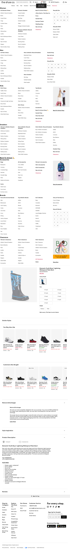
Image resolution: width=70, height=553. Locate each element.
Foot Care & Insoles (22, 169)
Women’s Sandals (22, 10)
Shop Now (55, 262)
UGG (37, 228)
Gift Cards (13, 511)
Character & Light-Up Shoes (7, 101)
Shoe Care (20, 175)
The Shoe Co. (23, 505)
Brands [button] (48, 5)
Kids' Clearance (40, 239)
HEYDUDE (38, 208)
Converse (38, 93)
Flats (2, 26)
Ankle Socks (3, 186)
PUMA (37, 101)
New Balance (56, 137)
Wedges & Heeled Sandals (24, 26)
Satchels (2, 172)
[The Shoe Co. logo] (8, 2)
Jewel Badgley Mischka (41, 213)
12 (54, 23)
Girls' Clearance (39, 245)
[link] (8, 347)
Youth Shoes (3, 93)
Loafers (2, 33)
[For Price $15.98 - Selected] (43, 281)
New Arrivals (39, 26)
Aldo (2, 200)
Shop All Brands (57, 209)
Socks (2, 184)
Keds (19, 210)
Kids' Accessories (40, 167)
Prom (37, 16)
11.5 (58, 67)
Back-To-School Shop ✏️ (42, 10)
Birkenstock (3, 202)
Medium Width (56, 32)
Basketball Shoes (27, 55)
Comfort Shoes (4, 23)
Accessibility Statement (14, 522)
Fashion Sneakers (22, 39)
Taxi (1, 231)
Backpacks (3, 164)
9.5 (57, 20)
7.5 (61, 17)
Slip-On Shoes (4, 41)
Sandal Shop (39, 18)
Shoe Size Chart (40, 115)
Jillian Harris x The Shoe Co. (43, 13)
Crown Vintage (56, 200)
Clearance (38, 29)
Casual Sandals (21, 13)
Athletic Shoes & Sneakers (6, 13)
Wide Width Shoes (5, 114)
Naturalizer (3, 223)
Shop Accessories (57, 184)
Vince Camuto (4, 234)
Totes (2, 177)
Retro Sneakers (4, 144)
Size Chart (14, 537)
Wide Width (55, 34)
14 (48, 71)
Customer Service (33, 510)
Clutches (3, 167)
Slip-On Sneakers (22, 44)
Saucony (20, 221)
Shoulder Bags (4, 175)
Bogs (37, 200)
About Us (13, 514)
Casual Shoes (3, 18)
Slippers (2, 44)
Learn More (13, 421)
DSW (21, 508)
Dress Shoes (3, 65)
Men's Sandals (27, 74)
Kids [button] (21, 5)
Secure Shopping (20, 547)
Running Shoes (21, 41)
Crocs (37, 96)
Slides (19, 23)
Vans (19, 228)
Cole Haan (3, 210)
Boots (2, 15)
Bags (2, 162)
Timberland (38, 226)
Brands (4, 522)
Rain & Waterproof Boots (6, 36)
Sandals (2, 39)
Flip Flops (20, 18)
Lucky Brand (3, 221)
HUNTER (37, 210)
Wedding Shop (39, 24)
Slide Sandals (27, 82)
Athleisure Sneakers (22, 33)
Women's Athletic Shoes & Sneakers (25, 30)
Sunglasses (20, 180)
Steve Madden (4, 228)
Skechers (38, 103)
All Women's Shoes (5, 10)
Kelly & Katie (56, 202)
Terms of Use (12, 547)
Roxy (2, 226)
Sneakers (4, 510)
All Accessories (22, 162)
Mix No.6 (55, 205)
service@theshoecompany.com (37, 508)
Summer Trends (40, 21)
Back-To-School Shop (58, 110)
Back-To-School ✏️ (34, 5)
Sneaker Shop (56, 149)
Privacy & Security (5, 547)
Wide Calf (55, 37)
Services (31, 513)
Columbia (38, 202)
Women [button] (13, 5)
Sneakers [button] (26, 5)
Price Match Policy (14, 528)
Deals (37, 262)
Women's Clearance (6, 239)
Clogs (2, 20)
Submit (64, 517)
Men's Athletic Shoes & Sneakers (32, 52)
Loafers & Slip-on (22, 255)
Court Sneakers (21, 136)
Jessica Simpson (4, 218)
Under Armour (21, 226)
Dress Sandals (21, 15)
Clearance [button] (54, 5)
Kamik (37, 215)
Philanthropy (14, 519)
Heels (2, 28)
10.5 (64, 20)
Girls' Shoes (21, 105)
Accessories (39, 107)
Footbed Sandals (21, 20)
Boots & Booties (4, 245)
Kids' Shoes (3, 88)
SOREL (37, 223)
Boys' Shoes (21, 88)
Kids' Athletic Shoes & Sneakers (44, 127)
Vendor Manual (13, 532)
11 (67, 20)
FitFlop (2, 215)
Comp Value (14, 525)
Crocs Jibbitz (21, 164)
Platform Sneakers (5, 141)
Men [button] (18, 5)
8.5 (67, 17)
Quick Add (9, 354)
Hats (19, 172)
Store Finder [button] (23, 510)
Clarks (2, 208)
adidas (37, 90)
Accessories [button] (42, 5)
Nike (37, 98)
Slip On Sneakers (39, 140)
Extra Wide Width (51, 82)
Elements (38, 205)
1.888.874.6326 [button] (33, 505)
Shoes (3, 507)
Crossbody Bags (4, 169)
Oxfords (2, 73)
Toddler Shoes (4, 90)
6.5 (54, 17)
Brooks (19, 205)
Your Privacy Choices (31, 547)
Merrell (37, 218)
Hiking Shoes (3, 31)
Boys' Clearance (39, 242)
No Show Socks (4, 192)
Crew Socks (3, 189)
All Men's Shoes (5, 52)
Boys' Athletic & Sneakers (41, 129)
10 (60, 20)
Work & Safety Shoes (5, 46)
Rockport (38, 221)
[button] (13, 331)
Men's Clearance (22, 239)
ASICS (54, 132)
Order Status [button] (32, 515)
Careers (13, 516)
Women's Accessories (41, 162)
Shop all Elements (44, 271)
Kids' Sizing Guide (5, 527)
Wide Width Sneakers (28, 70)
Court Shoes (20, 36)
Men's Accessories (40, 164)
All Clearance (39, 259)
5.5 (64, 13)
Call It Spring (3, 205)
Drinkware (20, 167)
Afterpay (13, 535)
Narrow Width (56, 29)
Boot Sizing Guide (5, 531)
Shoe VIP (13, 509)
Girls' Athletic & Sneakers (41, 132)
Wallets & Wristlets (5, 180)
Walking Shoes (21, 46)
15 (51, 71)
